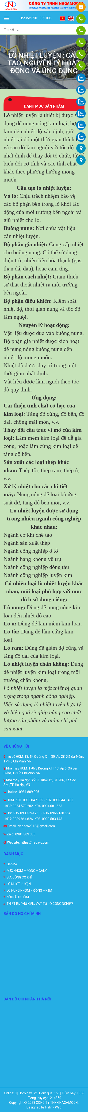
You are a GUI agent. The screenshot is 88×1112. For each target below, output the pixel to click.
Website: (13, 842)
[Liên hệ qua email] (81, 7)
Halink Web (53, 1107)
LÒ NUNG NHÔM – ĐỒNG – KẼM (29, 890)
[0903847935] (81, 30)
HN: (9, 813)
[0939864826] (81, 66)
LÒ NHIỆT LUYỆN (19, 884)
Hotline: (12, 792)
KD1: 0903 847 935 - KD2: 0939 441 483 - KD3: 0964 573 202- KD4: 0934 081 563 (38, 803)
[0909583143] (81, 54)
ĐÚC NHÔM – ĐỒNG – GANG (27, 871)
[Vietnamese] (63, 18)
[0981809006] (81, 19)
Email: (11, 826)
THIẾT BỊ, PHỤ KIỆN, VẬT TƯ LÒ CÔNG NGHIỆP (40, 904)
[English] (71, 18)
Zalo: (10, 834)
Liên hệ (12, 864)
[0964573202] (81, 42)
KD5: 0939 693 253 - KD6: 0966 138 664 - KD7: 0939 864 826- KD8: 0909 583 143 (37, 816)
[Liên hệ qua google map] (81, 148)
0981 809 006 (29, 792)
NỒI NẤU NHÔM (18, 897)
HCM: (10, 800)
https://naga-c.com (35, 842)
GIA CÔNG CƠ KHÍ (19, 877)
